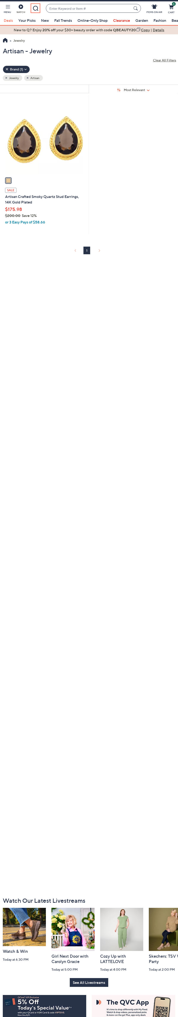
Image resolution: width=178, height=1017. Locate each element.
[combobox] (88, 8)
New (45, 20)
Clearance (121, 20)
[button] (7, 10)
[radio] (8, 180)
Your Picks (27, 20)
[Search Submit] (136, 8)
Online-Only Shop (92, 20)
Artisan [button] (34, 78)
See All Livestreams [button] (89, 982)
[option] (89, 30)
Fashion (159, 20)
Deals (8, 20)
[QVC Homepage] (5, 41)
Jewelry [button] (14, 78)
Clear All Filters (164, 60)
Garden (141, 20)
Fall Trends (63, 20)
